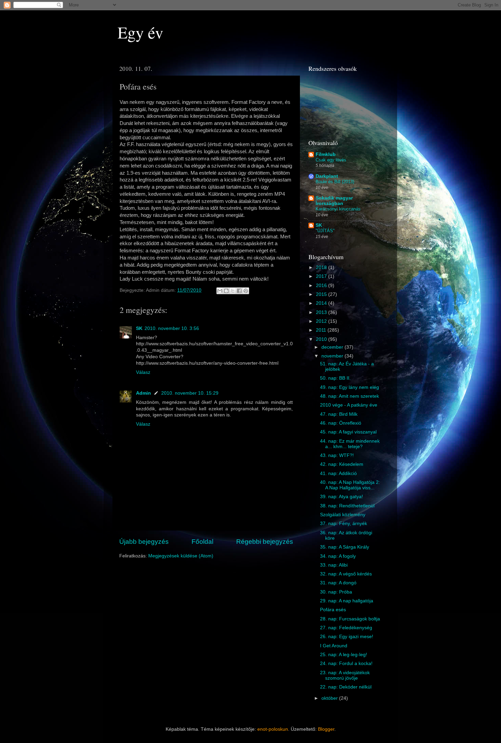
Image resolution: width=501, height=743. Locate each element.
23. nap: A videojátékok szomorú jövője (345, 675)
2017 (322, 276)
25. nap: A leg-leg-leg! (343, 654)
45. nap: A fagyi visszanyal (348, 431)
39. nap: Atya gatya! (341, 496)
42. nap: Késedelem (341, 464)
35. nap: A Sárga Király (344, 547)
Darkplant (327, 176)
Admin (143, 393)
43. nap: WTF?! (337, 455)
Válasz (143, 372)
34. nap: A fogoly (338, 556)
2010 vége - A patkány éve (348, 405)
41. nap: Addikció (338, 473)
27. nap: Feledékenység (346, 627)
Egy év (140, 32)
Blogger (326, 729)
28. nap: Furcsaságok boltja (350, 618)
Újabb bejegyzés (144, 541)
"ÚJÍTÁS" (325, 230)
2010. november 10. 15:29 (189, 393)
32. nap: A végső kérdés (346, 573)
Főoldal (202, 541)
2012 (322, 321)
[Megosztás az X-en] (232, 290)
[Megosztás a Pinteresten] (245, 290)
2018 (322, 267)
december (333, 347)
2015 (322, 294)
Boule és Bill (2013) (335, 181)
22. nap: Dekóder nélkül (345, 687)
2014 (322, 303)
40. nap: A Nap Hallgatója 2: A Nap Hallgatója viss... (350, 485)
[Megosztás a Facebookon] (239, 290)
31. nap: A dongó (338, 582)
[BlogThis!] (226, 290)
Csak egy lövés (331, 159)
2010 (322, 339)
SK (139, 328)
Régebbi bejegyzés (264, 541)
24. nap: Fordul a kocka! (346, 663)
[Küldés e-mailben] (219, 290)
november (333, 356)
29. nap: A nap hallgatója (346, 600)
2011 (322, 330)
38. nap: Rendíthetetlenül (347, 505)
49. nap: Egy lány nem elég (349, 387)
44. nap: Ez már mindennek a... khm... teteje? (350, 444)
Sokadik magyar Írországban (334, 200)
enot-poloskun (272, 729)
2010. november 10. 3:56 (172, 328)
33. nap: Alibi (334, 565)
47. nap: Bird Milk (339, 414)
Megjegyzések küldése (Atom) (180, 555)
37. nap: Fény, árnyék (343, 523)
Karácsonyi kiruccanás (338, 208)
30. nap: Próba (336, 592)
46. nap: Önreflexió (340, 423)
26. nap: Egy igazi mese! (346, 636)
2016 (322, 285)
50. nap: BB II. (335, 378)
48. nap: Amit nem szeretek (349, 396)
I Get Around (333, 645)
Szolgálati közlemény (342, 514)
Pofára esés (333, 609)
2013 (322, 312)
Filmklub (326, 154)
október (330, 698)
